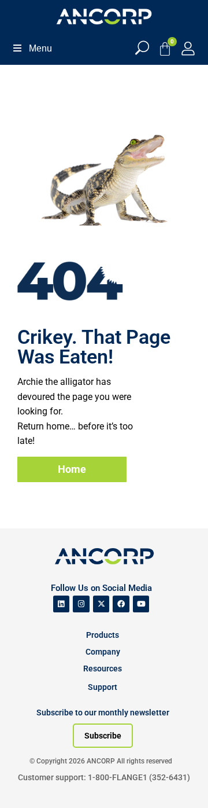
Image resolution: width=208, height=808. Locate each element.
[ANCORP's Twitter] (101, 604)
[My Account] (188, 48)
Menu (40, 48)
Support (102, 687)
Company (103, 651)
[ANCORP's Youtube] (141, 604)
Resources (102, 668)
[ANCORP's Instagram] (81, 604)
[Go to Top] (28, 782)
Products (102, 635)
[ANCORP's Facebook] (121, 604)
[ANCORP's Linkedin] (61, 604)
